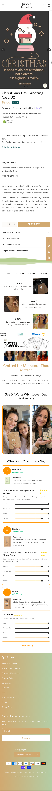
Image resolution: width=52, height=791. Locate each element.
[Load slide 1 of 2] (27, 87)
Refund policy (29, 772)
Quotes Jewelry (16, 772)
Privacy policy (42, 772)
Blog (4, 693)
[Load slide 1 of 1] (25, 87)
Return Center (8, 707)
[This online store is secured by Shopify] (8, 122)
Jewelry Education (9, 663)
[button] (3, 5)
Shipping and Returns (11, 668)
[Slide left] (3, 49)
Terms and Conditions (11, 673)
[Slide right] (49, 49)
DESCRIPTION (20, 274)
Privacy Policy (8, 678)
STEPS (8, 273)
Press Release (8, 697)
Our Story (6, 688)
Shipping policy (34, 776)
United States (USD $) (25, 754)
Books (4, 702)
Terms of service (20, 776)
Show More (26, 646)
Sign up (26, 738)
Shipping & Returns (11, 147)
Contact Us (6, 683)
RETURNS (44, 274)
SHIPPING (32, 274)
